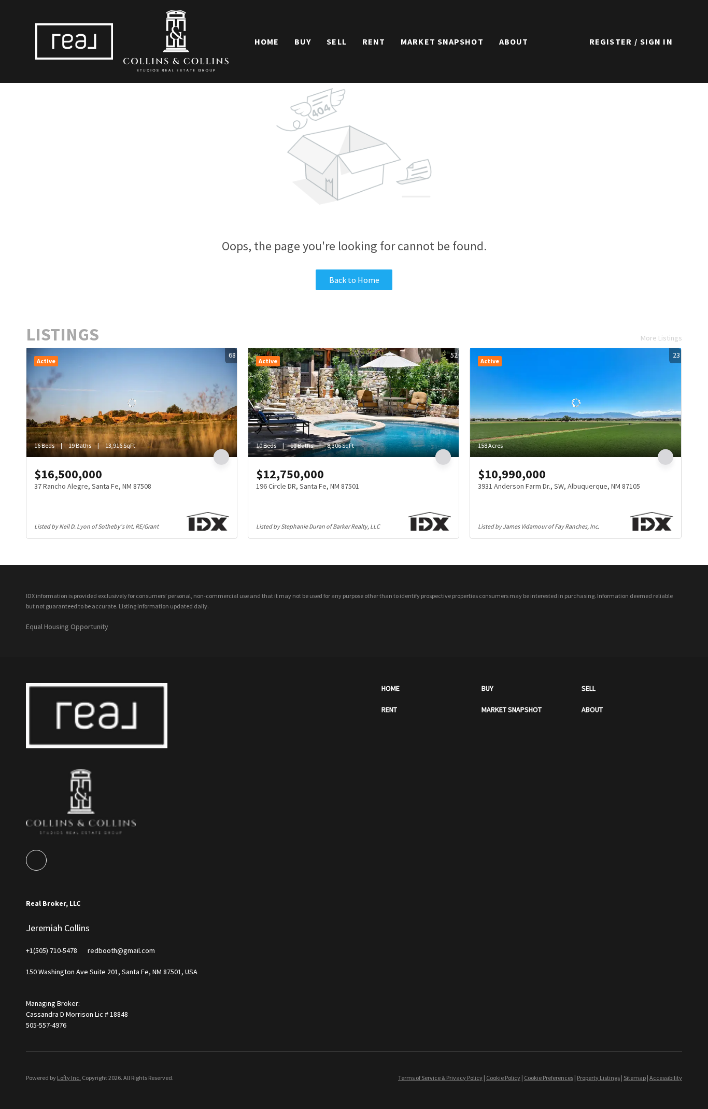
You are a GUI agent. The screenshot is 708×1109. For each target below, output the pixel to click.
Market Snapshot (442, 41)
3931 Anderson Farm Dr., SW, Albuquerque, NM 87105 (559, 486)
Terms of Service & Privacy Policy (440, 1078)
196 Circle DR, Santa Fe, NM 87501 (307, 486)
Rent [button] (373, 41)
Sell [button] (336, 41)
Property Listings (598, 1078)
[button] (74, 41)
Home (266, 41)
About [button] (514, 41)
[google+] (36, 860)
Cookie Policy (503, 1078)
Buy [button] (302, 41)
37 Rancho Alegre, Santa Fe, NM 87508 (92, 486)
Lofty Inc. (69, 1078)
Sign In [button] (656, 41)
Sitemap (635, 1078)
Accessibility (665, 1078)
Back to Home (354, 280)
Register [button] (610, 41)
